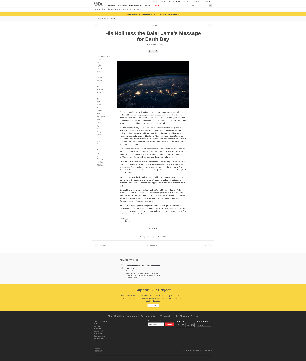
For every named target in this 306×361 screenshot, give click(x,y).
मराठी (98, 114)
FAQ (96, 324)
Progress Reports (100, 338)
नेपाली (98, 120)
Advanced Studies (135, 5)
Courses (197, 1)
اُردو (97, 156)
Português (100, 132)
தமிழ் (98, 141)
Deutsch (99, 68)
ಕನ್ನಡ (98, 102)
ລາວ (98, 108)
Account (207, 1)
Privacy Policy (99, 331)
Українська (100, 153)
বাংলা (98, 62)
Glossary (178, 1)
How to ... (118, 9)
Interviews (136, 9)
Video (187, 1)
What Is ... (110, 9)
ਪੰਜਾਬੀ (98, 123)
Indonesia (100, 89)
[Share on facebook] (149, 51)
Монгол (99, 111)
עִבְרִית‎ (99, 83)
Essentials (111, 5)
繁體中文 (100, 165)
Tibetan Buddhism (122, 5)
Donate (156, 5)
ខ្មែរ (98, 98)
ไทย (98, 147)
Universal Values (99, 9)
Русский (99, 135)
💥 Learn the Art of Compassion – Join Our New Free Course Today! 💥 (153, 14)
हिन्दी (98, 86)
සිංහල (99, 138)
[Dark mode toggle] (154, 1)
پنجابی (98, 126)
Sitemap (97, 326)
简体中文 (100, 162)
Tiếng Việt (100, 159)
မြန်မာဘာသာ (101, 117)
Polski (99, 129)
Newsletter (98, 333)
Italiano (99, 92)
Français (99, 77)
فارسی (99, 74)
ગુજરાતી (99, 80)
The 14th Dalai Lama (149, 45)
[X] (153, 51)
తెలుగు (99, 144)
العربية (99, 59)
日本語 (99, 95)
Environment (153, 228)
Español (99, 71)
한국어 (99, 105)
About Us (147, 5)
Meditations (127, 9)
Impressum (208, 351)
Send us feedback (100, 321)
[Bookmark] (156, 51)
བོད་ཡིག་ (99, 65)
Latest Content (99, 336)
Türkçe (99, 150)
